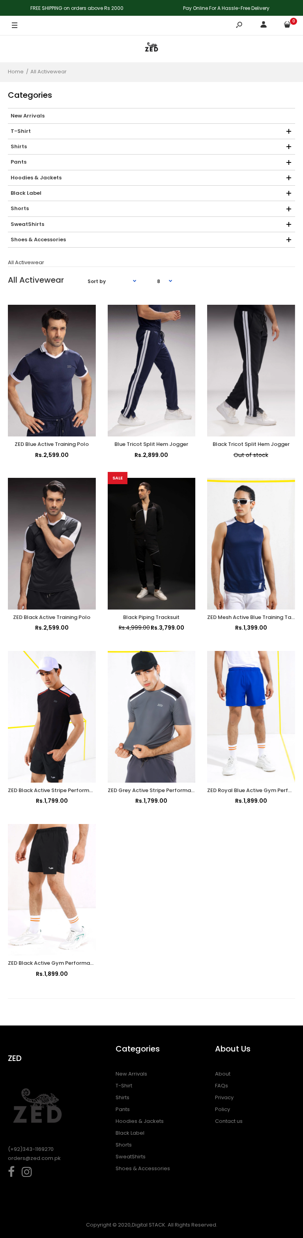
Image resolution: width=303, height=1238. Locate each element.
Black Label (130, 1133)
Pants (123, 1109)
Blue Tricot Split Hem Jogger (151, 444)
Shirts (122, 1097)
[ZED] (151, 48)
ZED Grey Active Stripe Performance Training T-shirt (174, 790)
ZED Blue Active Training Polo (52, 444)
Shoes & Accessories (143, 1168)
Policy (222, 1109)
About (222, 1074)
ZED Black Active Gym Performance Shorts (63, 963)
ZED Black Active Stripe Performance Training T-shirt (75, 790)
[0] (287, 26)
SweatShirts (131, 1156)
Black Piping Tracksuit (151, 617)
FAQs (221, 1085)
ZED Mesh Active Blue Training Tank (252, 617)
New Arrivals (131, 1074)
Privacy (224, 1097)
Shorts (124, 1145)
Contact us (229, 1121)
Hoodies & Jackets (140, 1121)
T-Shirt (124, 1085)
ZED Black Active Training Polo (51, 617)
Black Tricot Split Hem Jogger (251, 444)
